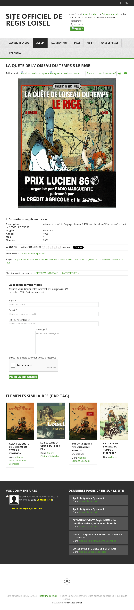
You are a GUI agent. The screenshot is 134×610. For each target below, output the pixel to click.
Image (77, 42)
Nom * (12, 300)
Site (49, 499)
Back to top (67, 581)
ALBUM (69, 259)
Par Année (15, 52)
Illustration (59, 42)
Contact (41, 499)
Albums (113, 457)
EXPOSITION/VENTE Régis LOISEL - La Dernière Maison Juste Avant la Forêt (94, 522)
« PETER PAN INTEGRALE (46, 272)
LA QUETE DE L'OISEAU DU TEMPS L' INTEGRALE (110, 448)
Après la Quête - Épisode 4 (88, 509)
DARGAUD (79, 259)
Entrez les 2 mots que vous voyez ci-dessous (32, 357)
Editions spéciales (111, 14)
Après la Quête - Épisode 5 (88, 498)
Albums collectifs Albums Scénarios (18, 460)
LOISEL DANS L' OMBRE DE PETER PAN (50, 446)
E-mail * (13, 310)
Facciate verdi (73, 602)
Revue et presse (109, 42)
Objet (90, 42)
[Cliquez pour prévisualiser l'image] (67, 142)
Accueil (86, 14)
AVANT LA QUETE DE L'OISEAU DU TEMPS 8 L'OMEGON (19, 448)
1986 (62, 259)
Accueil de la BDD (19, 42)
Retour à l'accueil (48, 595)
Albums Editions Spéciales (33, 253)
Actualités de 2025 (88, 501)
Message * (41, 329)
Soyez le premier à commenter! (101, 73)
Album (95, 14)
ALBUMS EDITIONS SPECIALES (44, 259)
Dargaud (17, 259)
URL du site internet (19, 319)
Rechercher (76, 20)
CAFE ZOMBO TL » (70, 272)
